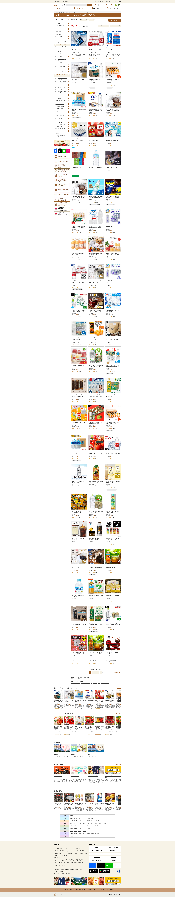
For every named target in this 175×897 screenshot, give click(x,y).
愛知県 (104, 823)
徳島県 (71, 831)
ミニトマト (80, 678)
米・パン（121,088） (60, 29)
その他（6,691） (59, 131)
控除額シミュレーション (113, 847)
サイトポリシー (71, 889)
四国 (65, 831)
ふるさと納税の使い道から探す (66, 873)
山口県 (88, 828)
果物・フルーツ (71, 848)
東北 (65, 818)
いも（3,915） (60, 36)
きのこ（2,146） (61, 64)
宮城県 (79, 818)
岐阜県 (96, 823)
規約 (77, 889)
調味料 (56, 851)
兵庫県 (88, 826)
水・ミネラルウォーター (75, 683)
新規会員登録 (100, 1)
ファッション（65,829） (61, 124)
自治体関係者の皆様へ (87, 890)
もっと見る (119, 688)
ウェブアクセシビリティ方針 (103, 889)
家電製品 (60, 851)
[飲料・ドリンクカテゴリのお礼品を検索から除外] (80, 19)
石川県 (79, 823)
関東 (65, 820)
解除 (68, 19)
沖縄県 (71, 836)
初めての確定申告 (113, 850)
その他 (86, 853)
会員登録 (113, 853)
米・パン (65, 848)
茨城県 (71, 820)
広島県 (84, 828)
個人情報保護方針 (82, 889)
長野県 (92, 823)
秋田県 (84, 818)
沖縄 (65, 836)
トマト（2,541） (61, 39)
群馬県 (79, 820)
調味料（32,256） (60, 104)
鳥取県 (71, 828)
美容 (65, 853)
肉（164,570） (59, 23)
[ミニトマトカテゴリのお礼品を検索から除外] (89, 19)
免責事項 (111, 889)
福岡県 (71, 833)
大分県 (88, 833)
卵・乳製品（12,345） (60, 69)
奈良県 (92, 826)
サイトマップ (64, 889)
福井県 (84, 823)
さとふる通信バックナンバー (96, 860)
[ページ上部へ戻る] (170, 888)
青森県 (71, 818)
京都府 (79, 826)
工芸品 (75, 853)
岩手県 (75, 818)
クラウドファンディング (116, 1)
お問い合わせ (113, 857)
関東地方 (67, 869)
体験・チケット (74, 851)
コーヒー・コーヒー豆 (85, 683)
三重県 (71, 826)
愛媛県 (79, 831)
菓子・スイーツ (72, 850)
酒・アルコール (58, 850)
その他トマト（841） (62, 46)
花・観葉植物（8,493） (61, 128)
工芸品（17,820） (60, 126)
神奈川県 (97, 820)
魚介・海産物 (59, 848)
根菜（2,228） (60, 56)
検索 (89, 5)
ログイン (94, 1)
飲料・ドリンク (74, 678)
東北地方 (62, 869)
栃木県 (75, 820)
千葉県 (88, 820)
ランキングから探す (57, 857)
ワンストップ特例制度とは (97, 850)
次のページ (116, 672)
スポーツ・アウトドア (59, 853)
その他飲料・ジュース (105, 683)
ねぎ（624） (60, 51)
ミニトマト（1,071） (62, 44)
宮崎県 (92, 833)
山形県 (88, 818)
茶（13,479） (60, 84)
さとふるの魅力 (113, 860)
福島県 (92, 818)
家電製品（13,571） (60, 106)
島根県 (75, 828)
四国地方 (56, 871)
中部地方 (72, 869)
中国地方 (81, 869)
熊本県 (84, 833)
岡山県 (79, 828)
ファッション (70, 853)
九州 (65, 833)
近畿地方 (76, 869)
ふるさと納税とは (97, 847)
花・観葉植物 (80, 853)
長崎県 (79, 833)
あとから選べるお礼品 (63, 855)
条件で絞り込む (115, 20)
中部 (65, 823)
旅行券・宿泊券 (67, 851)
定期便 (56, 855)
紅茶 (99, 683)
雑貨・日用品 (80, 851)
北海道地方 (57, 869)
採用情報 (95, 890)
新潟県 (71, 823)
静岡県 (100, 823)
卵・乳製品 (81, 848)
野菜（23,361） (59, 34)
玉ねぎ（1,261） (61, 49)
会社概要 (80, 890)
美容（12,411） (59, 122)
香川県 (75, 831)
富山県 (75, 823)
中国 (65, 828)
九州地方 (61, 871)
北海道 (64, 815)
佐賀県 (75, 833)
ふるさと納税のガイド (95, 5)
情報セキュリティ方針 (92, 889)
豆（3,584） (60, 62)
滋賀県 (75, 826)
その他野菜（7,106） (62, 66)
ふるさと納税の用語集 (97, 853)
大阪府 (84, 826)
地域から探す (56, 868)
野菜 (77, 848)
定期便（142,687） (60, 133)
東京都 (92, 820)
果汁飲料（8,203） (61, 87)
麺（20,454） (59, 98)
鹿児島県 (97, 833)
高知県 (84, 831)
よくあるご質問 (107, 1)
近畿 (65, 826)
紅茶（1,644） (60, 89)
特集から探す (56, 873)
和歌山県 (97, 826)
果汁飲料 (95, 683)
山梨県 (88, 823)
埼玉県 (84, 820)
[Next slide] (119, 699)
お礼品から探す (57, 847)
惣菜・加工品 (81, 850)
